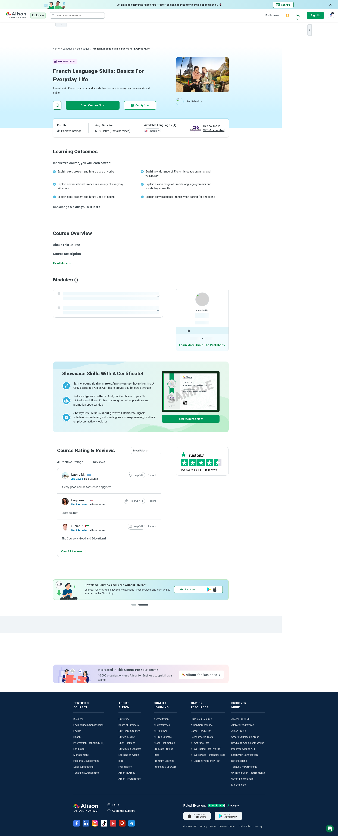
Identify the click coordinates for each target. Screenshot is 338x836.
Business (78, 719)
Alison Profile (238, 731)
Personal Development (86, 760)
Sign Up (315, 15)
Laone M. (78, 474)
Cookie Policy (245, 826)
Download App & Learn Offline (247, 742)
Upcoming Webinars (242, 778)
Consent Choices (227, 826)
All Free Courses (163, 737)
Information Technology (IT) (88, 742)
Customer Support (123, 810)
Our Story (123, 719)
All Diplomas (160, 731)
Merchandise (238, 784)
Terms (213, 826)
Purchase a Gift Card (165, 766)
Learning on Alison (128, 754)
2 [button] (146, 607)
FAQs (115, 805)
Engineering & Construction (88, 725)
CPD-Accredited (213, 130)
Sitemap (258, 826)
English (77, 731)
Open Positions (126, 742)
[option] (141, 589)
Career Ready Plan (201, 731)
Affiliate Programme (242, 725)
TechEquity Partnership (244, 766)
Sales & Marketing (83, 766)
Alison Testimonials (164, 742)
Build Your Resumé (201, 719)
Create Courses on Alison (245, 737)
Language (68, 48)
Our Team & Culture (129, 731)
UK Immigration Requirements (248, 772)
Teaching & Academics (86, 772)
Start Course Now (93, 105)
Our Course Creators (129, 748)
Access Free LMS (240, 719)
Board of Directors (128, 725)
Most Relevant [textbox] (141, 450)
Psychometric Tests (202, 737)
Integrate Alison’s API (243, 748)
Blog (120, 760)
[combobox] (146, 450)
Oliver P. (77, 526)
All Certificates (162, 725)
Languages (83, 48)
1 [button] (136, 607)
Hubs (156, 754)
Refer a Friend (239, 760)
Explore (36, 15)
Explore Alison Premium (198, 589)
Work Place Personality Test (209, 754)
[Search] (53, 15)
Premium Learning (164, 760)
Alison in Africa (126, 772)
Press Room (125, 766)
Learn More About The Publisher (201, 345)
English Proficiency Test (207, 760)
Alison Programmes (129, 778)
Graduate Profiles (163, 748)
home (56, 48)
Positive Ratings (71, 131)
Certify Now (142, 105)
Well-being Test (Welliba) (207, 748)
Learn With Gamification (244, 754)
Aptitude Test (201, 742)
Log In (298, 15)
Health (77, 737)
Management (81, 754)
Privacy (203, 826)
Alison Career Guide (202, 725)
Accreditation (161, 719)
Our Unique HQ (126, 737)
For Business (272, 15)
